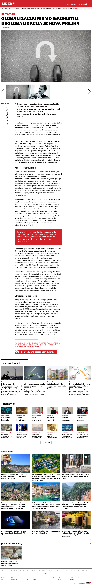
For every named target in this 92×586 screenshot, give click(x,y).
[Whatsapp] (7, 121)
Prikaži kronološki (84, 8)
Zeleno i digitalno (43, 570)
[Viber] (7, 124)
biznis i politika (8, 8)
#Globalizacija (20, 343)
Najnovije (9, 403)
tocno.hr (88, 577)
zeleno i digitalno (41, 8)
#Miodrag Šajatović (33, 345)
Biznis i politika (5, 570)
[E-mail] (7, 118)
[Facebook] (7, 108)
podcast (55, 8)
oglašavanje (51, 577)
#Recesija (56, 343)
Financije (22, 570)
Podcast (59, 570)
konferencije (76, 8)
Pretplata (73, 4)
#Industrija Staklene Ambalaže (27, 347)
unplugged (48, 8)
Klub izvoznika (72, 570)
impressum (42, 577)
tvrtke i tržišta (17, 8)
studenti (70, 8)
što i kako (33, 8)
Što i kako (34, 570)
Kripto (28, 570)
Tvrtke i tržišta (14, 570)
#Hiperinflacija (46, 343)
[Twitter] (7, 111)
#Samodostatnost (49, 345)
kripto (28, 8)
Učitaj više (46, 442)
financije (24, 8)
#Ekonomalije (20, 345)
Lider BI (59, 8)
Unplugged (52, 570)
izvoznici (65, 8)
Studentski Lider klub (83, 570)
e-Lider (68, 4)
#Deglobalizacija (33, 343)
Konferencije (45, 573)
